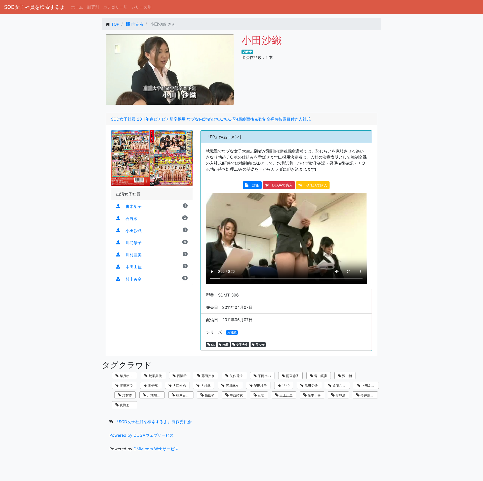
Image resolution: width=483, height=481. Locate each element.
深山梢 (346, 376)
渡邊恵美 (126, 386)
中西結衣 (236, 395)
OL (212, 345)
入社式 (231, 332)
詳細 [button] (254, 185)
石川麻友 (232, 386)
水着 (225, 345)
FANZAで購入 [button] (314, 185)
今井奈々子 (368, 395)
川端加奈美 (155, 395)
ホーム (77, 7)
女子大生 (241, 345)
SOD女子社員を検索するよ (34, 7)
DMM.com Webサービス (156, 448)
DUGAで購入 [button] (281, 185)
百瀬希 (181, 376)
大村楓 (205, 386)
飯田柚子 (260, 386)
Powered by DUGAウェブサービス (141, 435)
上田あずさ (369, 386)
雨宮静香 (292, 376)
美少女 (260, 345)
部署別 (93, 7)
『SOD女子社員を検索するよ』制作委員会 (153, 421)
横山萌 (209, 395)
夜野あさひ (127, 405)
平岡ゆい (264, 376)
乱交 (260, 395)
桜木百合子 (183, 395)
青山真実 (320, 376)
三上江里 (285, 395)
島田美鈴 (311, 386)
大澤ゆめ (179, 386)
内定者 (136, 24)
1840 (285, 386)
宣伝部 (152, 386)
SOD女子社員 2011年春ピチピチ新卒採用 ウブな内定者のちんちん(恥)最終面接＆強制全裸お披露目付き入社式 (211, 119)
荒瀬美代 (155, 376)
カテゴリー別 (115, 7)
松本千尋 (314, 395)
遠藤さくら (340, 386)
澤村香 (126, 395)
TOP (115, 24)
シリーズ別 (141, 7)
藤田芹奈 (207, 376)
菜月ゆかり (127, 376)
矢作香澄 (236, 376)
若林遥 (340, 395)
